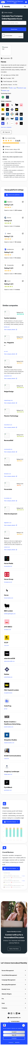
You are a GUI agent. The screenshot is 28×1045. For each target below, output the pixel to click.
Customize (14, 1038)
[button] (25, 6)
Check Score (14, 29)
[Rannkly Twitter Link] (14, 1013)
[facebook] (21, 88)
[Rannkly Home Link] (6, 6)
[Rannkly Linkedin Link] (16, 1013)
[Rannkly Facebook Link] (9, 1013)
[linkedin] (5, 90)
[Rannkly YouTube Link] (19, 1013)
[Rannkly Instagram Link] (11, 1013)
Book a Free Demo (14, 948)
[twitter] (12, 88)
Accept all (14, 1032)
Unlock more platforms (14, 195)
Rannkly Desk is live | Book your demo (15, 2)
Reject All (14, 1035)
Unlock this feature (11, 822)
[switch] (23, 1025)
